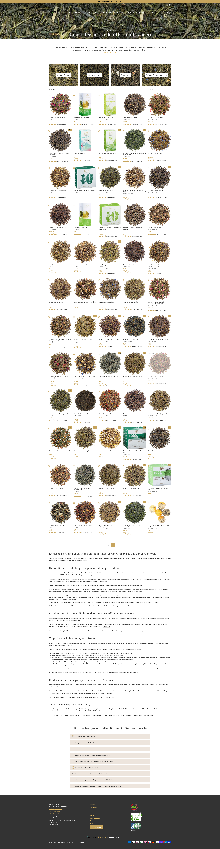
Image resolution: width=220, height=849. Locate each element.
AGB (91, 812)
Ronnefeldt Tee (80, 12)
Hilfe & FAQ (92, 823)
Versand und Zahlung (95, 820)
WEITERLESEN (110, 53)
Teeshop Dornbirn (111, 5)
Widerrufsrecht (93, 807)
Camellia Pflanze (131, 573)
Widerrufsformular (94, 810)
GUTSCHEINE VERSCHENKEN (140, 831)
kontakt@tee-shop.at (55, 711)
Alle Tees (69, 12)
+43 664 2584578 (54, 811)
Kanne (78, 668)
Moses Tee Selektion (116, 12)
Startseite (106, 30)
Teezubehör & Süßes (133, 12)
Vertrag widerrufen (96, 827)
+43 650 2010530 (89, 711)
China (84, 691)
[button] (60, 125)
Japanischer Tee (93, 12)
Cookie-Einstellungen (95, 818)
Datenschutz (93, 815)
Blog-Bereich (88, 672)
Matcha (104, 12)
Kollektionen (112, 30)
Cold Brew (90, 659)
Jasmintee (107, 691)
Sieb (163, 668)
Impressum (92, 804)
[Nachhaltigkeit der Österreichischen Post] (148, 816)
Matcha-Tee (106, 626)
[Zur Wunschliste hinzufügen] (49, 95)
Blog (143, 12)
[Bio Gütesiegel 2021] (148, 807)
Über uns (151, 12)
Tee (96, 558)
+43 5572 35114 (54, 813)
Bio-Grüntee (129, 606)
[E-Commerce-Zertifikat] (148, 826)
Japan (75, 691)
